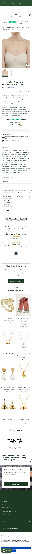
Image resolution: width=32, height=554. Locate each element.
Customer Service (7, 517)
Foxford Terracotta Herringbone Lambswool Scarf (23, 320)
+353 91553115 (6, 514)
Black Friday (10, 27)
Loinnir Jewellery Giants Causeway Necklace (24, 388)
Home (4, 27)
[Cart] (29, 15)
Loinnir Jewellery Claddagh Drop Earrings (8, 420)
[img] (16, 237)
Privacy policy (27, 533)
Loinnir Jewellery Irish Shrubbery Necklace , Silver (23, 355)
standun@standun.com (9, 511)
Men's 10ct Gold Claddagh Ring (8, 319)
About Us (4, 521)
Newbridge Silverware (8, 79)
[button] (15, 259)
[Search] (5, 15)
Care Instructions (7, 177)
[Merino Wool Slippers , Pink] (16, 253)
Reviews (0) (5, 181)
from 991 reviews (15, 238)
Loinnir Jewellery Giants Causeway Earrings (8, 388)
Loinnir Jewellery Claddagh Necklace (24, 420)
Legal (3, 525)
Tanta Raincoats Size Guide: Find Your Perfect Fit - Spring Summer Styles (14, 458)
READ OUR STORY (16, 281)
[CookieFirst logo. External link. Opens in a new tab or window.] (1, 535)
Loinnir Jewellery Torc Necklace (8, 354)
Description (5, 147)
